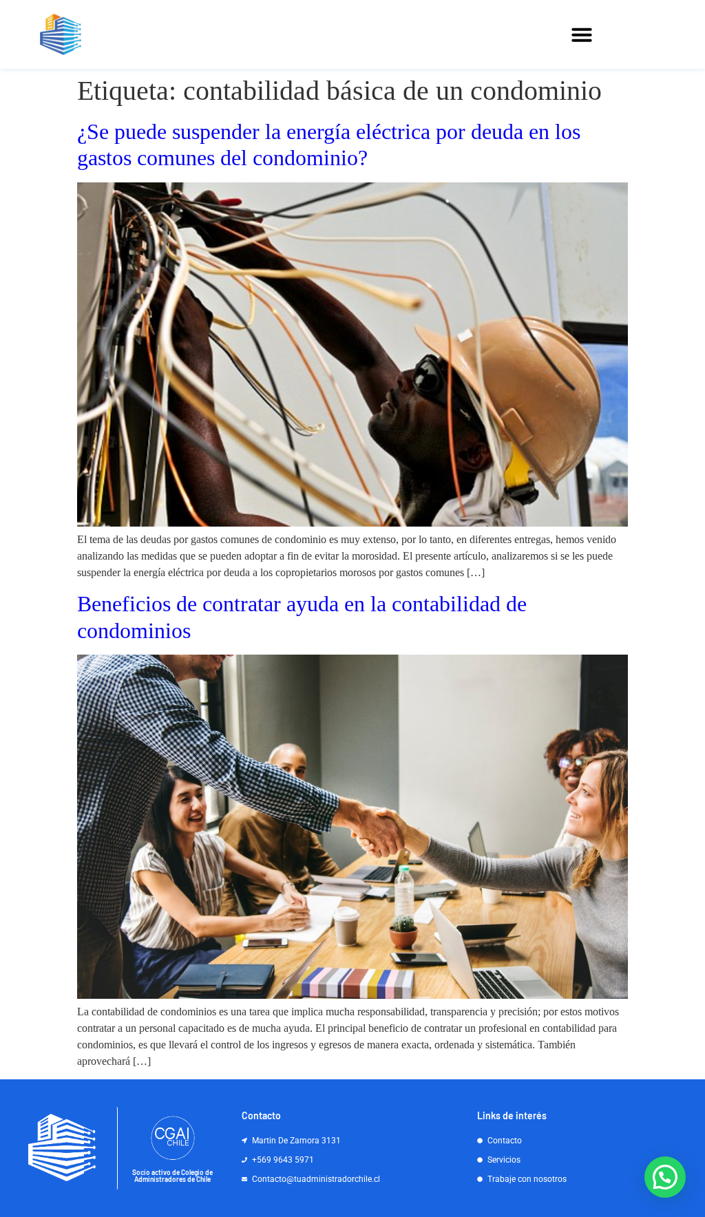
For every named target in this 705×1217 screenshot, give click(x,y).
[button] (581, 34)
